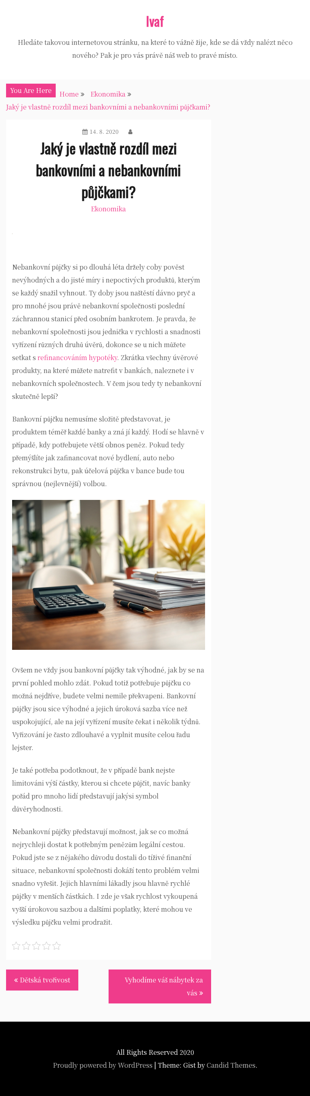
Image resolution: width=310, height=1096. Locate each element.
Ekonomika (108, 208)
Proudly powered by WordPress (103, 1065)
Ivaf (155, 20)
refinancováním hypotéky (77, 357)
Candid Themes (231, 1065)
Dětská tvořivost (45, 979)
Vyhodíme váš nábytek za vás (164, 986)
